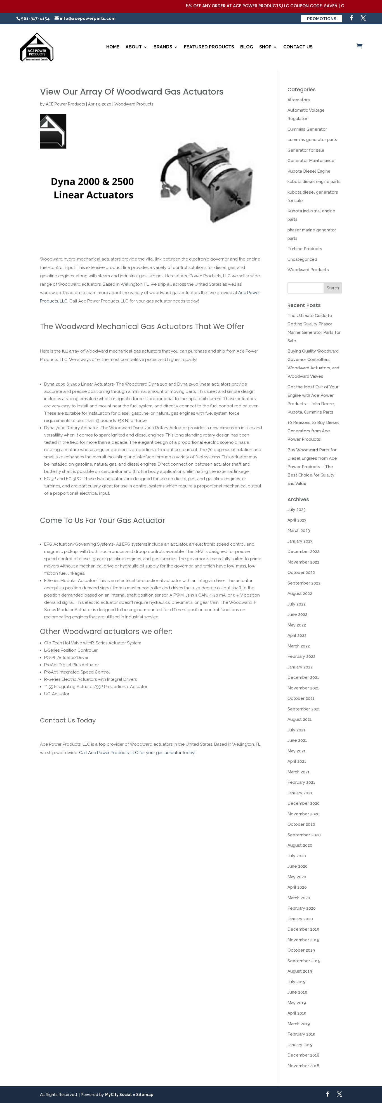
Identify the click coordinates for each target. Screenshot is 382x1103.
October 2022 (301, 572)
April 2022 (296, 635)
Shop (265, 47)
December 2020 (303, 803)
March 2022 (298, 646)
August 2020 (299, 845)
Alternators (298, 99)
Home (112, 47)
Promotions (321, 18)
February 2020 (301, 908)
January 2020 (300, 918)
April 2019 (296, 1013)
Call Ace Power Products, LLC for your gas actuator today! (137, 752)
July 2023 (296, 509)
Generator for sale (305, 150)
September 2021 (303, 709)
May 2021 (296, 751)
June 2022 (297, 614)
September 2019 (303, 960)
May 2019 (296, 1002)
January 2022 (300, 667)
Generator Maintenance (310, 160)
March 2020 (298, 897)
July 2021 (296, 730)
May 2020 (296, 876)
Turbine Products (304, 248)
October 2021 (301, 698)
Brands (163, 47)
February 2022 (301, 656)
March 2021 (298, 772)
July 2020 (296, 855)
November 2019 (303, 939)
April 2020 (297, 887)
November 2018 (303, 1065)
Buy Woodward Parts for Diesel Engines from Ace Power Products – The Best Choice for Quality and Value (312, 466)
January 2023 (300, 541)
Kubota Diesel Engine (309, 171)
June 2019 (297, 992)
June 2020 (297, 866)
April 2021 (296, 761)
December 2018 (303, 1055)
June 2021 (297, 740)
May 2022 (296, 625)
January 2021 (299, 792)
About (134, 47)
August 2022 (299, 593)
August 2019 (299, 971)
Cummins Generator (307, 129)
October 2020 (301, 824)
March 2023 (298, 530)
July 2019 (296, 981)
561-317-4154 (35, 18)
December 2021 (303, 677)
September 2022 (303, 583)
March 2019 (298, 1023)
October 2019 (301, 950)
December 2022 (303, 551)
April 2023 (296, 520)
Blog (246, 47)
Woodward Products (134, 104)
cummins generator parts (312, 139)
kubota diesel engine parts (314, 181)
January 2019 (300, 1044)
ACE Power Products (65, 104)
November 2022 (303, 562)
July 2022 (296, 604)
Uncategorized (302, 259)
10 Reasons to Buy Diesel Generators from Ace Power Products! (313, 431)
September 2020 (304, 834)
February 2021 (301, 782)
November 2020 (303, 813)
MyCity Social (118, 1094)
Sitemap (144, 1094)
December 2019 (303, 929)
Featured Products (209, 47)
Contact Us (298, 47)
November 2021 (303, 688)
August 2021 (299, 719)
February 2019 (301, 1034)
